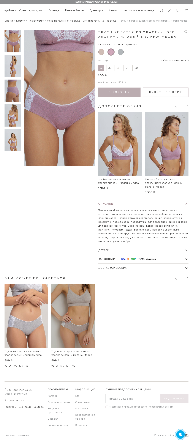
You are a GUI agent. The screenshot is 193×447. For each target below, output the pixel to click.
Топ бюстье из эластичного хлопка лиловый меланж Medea (118, 181)
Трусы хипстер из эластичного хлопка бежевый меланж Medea (71, 353)
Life (77, 395)
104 (127, 67)
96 (109, 67)
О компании (83, 402)
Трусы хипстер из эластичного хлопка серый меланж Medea (24, 353)
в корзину (119, 92)
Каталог (52, 395)
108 (136, 67)
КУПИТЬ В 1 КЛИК (165, 92)
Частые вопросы (58, 425)
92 (101, 67)
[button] (177, 106)
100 (118, 67)
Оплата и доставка (59, 402)
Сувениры (96, 10)
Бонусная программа (55, 410)
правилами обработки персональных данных (148, 406)
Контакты (81, 425)
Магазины (81, 408)
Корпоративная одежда (139, 10)
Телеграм (10, 406)
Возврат (53, 418)
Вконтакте (25, 406)
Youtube (39, 406)
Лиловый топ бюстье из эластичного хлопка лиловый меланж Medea (164, 183)
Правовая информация (17, 435)
